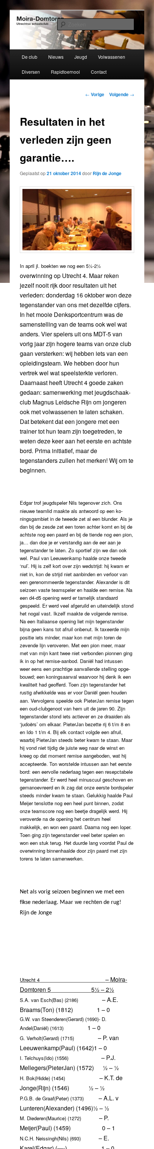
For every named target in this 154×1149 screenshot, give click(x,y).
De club (29, 57)
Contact (99, 71)
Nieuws (56, 57)
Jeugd (80, 57)
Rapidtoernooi (65, 71)
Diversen (31, 71)
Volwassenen (111, 57)
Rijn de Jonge (107, 173)
